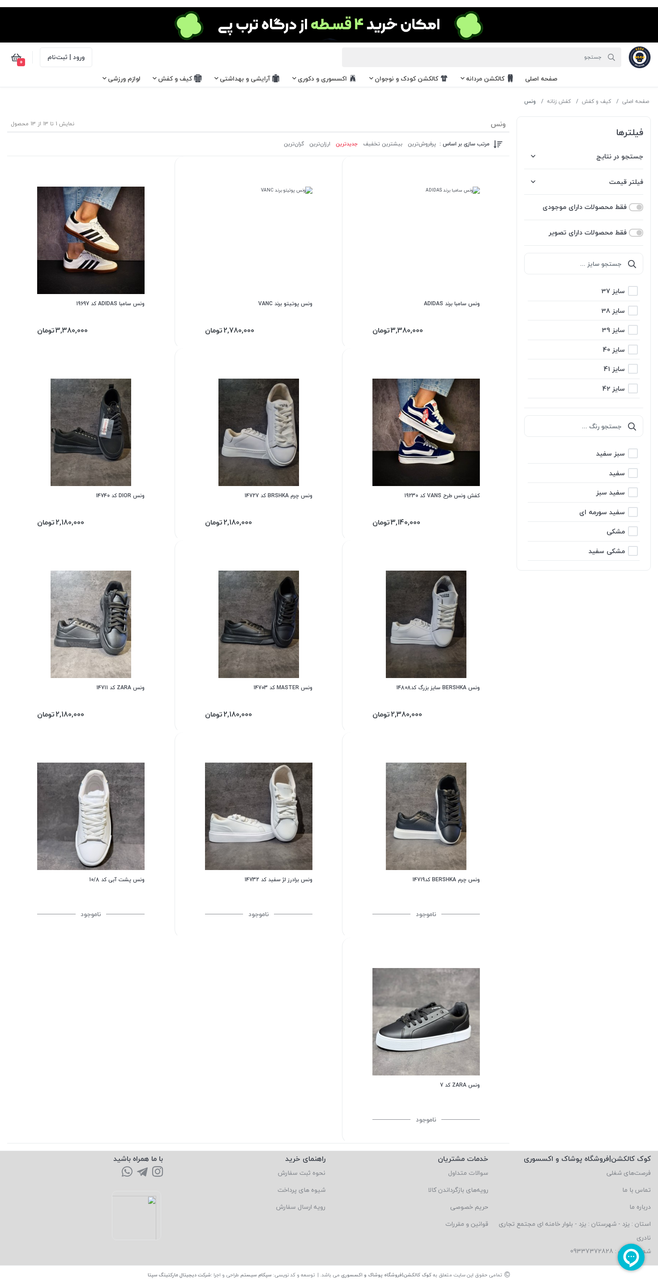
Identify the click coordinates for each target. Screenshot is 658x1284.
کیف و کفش (596, 101)
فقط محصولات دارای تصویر (588, 232)
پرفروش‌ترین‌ (422, 144)
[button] (541, 78)
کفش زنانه (559, 101)
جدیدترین (347, 144)
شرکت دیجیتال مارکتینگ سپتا (179, 1275)
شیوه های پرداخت (301, 1189)
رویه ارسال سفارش (300, 1206)
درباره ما (640, 1206)
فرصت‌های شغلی (629, 1172)
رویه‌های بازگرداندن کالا (458, 1189)
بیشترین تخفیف (382, 144)
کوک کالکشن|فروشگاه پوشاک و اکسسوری (386, 1275)
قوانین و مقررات (466, 1223)
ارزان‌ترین (319, 144)
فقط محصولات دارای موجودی (585, 207)
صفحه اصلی (635, 101)
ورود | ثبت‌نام (66, 57)
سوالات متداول (468, 1172)
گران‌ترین (294, 144)
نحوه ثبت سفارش (301, 1172)
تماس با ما (636, 1189)
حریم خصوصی (469, 1206)
